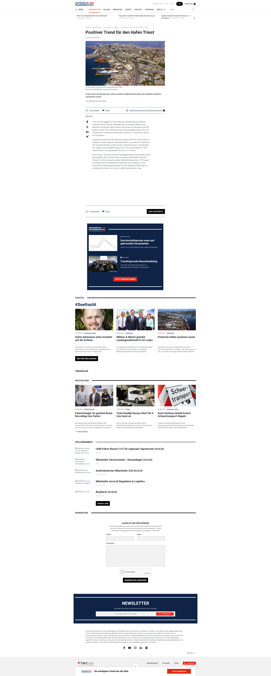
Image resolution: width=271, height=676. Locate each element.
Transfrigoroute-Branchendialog (138, 261)
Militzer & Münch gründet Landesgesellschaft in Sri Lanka (134, 339)
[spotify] (146, 648)
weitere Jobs (102, 503)
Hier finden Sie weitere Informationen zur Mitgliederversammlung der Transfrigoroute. (134, 266)
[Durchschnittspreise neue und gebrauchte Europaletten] (103, 243)
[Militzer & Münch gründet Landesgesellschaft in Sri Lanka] (135, 319)
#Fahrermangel (89, 409)
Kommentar (110, 543)
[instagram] (135, 648)
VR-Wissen (149, 10)
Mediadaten (152, 663)
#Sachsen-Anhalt (172, 409)
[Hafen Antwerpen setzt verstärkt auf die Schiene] (94, 319)
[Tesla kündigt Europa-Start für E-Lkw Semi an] (135, 395)
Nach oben (190, 653)
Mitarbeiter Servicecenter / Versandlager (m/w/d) (124, 459)
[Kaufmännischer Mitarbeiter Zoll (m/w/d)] (84, 471)
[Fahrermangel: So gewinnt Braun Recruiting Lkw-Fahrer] (94, 395)
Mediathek (117, 10)
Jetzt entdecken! (179, 671)
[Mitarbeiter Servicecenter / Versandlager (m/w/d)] (84, 461)
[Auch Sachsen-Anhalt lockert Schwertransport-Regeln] (177, 395)
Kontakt (166, 663)
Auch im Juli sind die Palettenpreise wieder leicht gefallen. (139, 247)
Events (128, 10)
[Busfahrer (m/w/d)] (82, 491)
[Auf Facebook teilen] (87, 122)
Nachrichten (94, 10)
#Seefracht (85, 304)
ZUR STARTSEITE (155, 211)
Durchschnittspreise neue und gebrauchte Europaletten (137, 242)
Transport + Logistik (111, 27)
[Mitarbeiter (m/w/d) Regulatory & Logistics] (84, 482)
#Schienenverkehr (90, 333)
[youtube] (129, 647)
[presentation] (194, 18)
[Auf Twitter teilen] (87, 127)
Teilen (107, 110)
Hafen (106, 122)
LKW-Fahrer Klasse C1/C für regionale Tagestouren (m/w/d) (130, 448)
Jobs (172, 4)
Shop (166, 4)
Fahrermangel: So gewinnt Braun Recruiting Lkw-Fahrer (93, 415)
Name (139, 534)
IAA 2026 (106, 10)
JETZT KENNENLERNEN (125, 279)
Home (88, 27)
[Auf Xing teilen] (87, 136)
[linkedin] (141, 647)
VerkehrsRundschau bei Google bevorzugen (145, 110)
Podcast (138, 10)
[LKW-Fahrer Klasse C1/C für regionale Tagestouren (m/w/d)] (84, 450)
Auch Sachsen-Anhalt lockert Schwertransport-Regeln (174, 415)
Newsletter (157, 4)
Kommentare (94, 110)
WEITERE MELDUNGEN (86, 358)
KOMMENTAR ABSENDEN (136, 580)
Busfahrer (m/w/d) (106, 491)
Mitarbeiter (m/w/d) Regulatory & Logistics (120, 481)
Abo (179, 4)
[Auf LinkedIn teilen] (87, 131)
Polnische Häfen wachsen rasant (176, 337)
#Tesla (127, 409)
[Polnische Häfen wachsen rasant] (177, 319)
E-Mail (108, 534)
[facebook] (124, 648)
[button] (135, 664)
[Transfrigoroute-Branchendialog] (103, 264)
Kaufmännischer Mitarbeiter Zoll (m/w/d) (119, 470)
